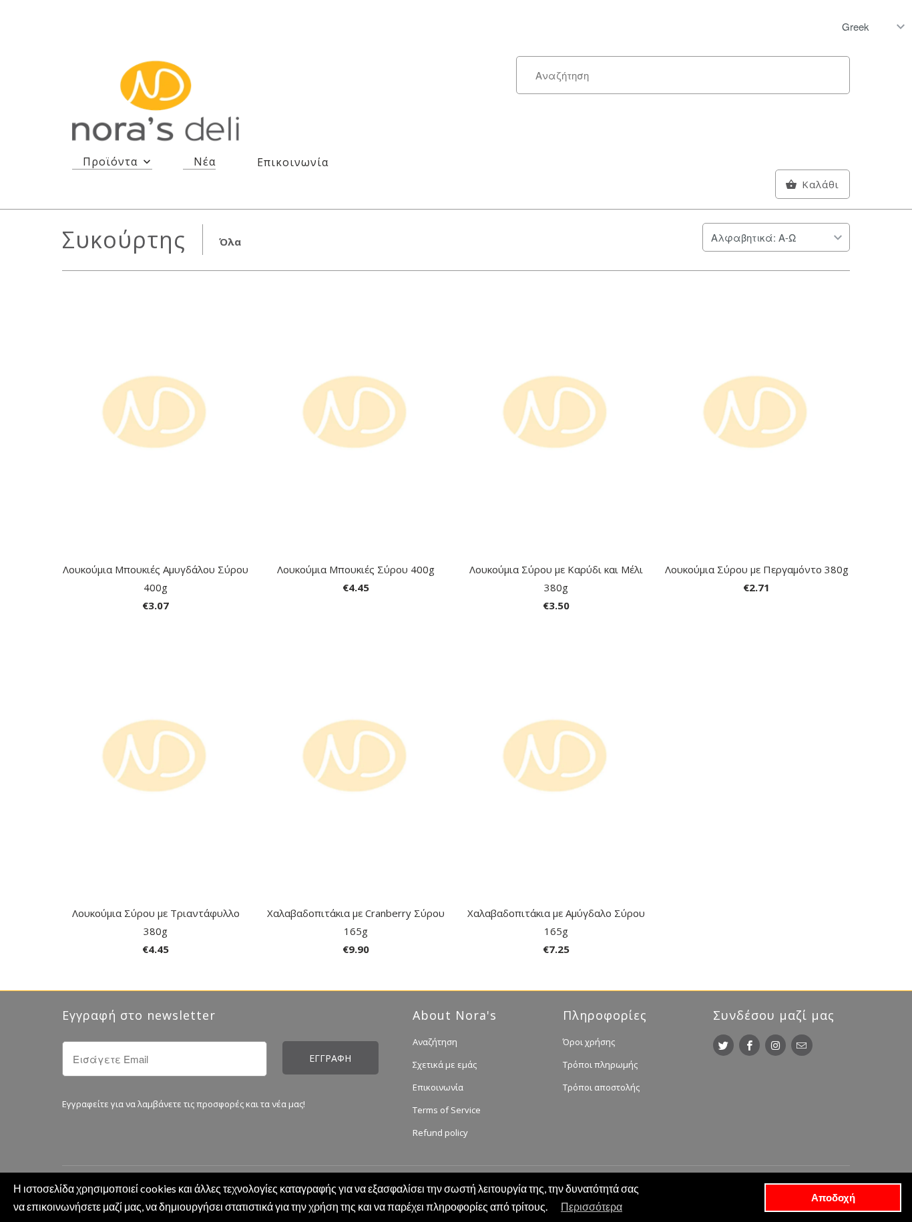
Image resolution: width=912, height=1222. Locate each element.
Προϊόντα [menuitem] (110, 161)
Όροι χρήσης (589, 1042)
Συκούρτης (124, 239)
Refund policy (440, 1133)
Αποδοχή (833, 1197)
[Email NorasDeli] (801, 1045)
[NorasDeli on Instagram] (775, 1045)
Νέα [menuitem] (205, 161)
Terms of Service (447, 1110)
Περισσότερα (591, 1206)
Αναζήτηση (435, 1042)
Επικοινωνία (438, 1087)
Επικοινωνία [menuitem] (292, 162)
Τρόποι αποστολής (601, 1087)
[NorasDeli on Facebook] (749, 1045)
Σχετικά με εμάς (445, 1064)
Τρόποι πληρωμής (600, 1064)
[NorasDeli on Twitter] (723, 1045)
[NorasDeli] (155, 103)
